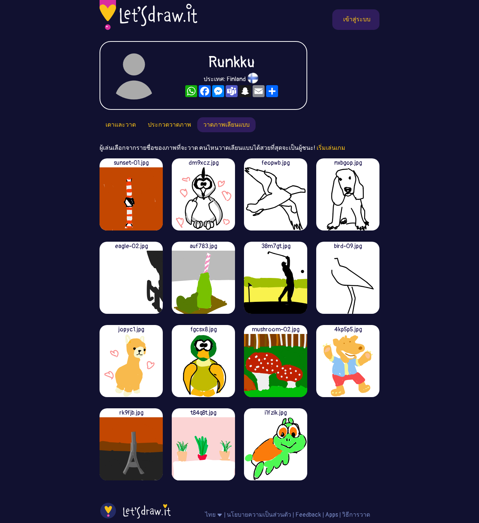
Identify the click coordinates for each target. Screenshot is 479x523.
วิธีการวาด (356, 515)
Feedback (308, 515)
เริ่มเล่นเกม (331, 148)
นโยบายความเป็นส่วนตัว (259, 515)
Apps (331, 515)
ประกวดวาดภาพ (169, 125)
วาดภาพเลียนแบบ (226, 125)
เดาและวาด (121, 125)
